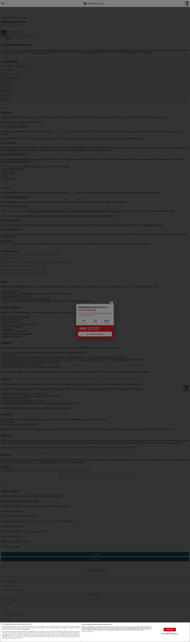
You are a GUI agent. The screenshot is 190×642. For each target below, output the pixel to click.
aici (11, 635)
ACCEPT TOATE (170, 629)
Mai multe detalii (25, 629)
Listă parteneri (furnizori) (87, 631)
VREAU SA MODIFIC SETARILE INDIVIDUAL (169, 633)
